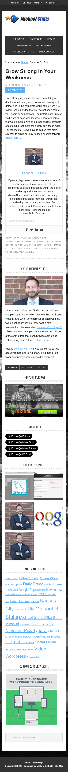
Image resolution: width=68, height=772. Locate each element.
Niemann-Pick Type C (49, 327)
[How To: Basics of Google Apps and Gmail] (48, 516)
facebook (49, 584)
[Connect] (19, 516)
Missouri (12, 623)
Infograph (50, 594)
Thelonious (21, 649)
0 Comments (15, 89)
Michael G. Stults (29, 19)
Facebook (12, 367)
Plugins (45, 636)
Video (40, 648)
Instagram (27, 367)
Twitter (41, 367)
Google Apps (27, 589)
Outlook (9, 636)
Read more (42, 340)
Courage (26, 241)
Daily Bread (34, 238)
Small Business (23, 642)
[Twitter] (31, 230)
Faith (50, 241)
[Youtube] (41, 230)
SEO (8, 642)
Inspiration (11, 601)
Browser (45, 578)
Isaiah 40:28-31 (45, 244)
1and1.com (11, 578)
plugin (36, 636)
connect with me (23, 348)
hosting (41, 590)
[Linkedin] (36, 230)
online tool (53, 631)
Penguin (27, 636)
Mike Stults (39, 248)
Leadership (20, 609)
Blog (23, 238)
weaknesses (26, 251)
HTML (41, 594)
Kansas (35, 601)
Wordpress (15, 656)
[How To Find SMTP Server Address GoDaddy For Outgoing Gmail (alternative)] (48, 486)
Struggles (10, 649)
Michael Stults (23, 248)
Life (44, 238)
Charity (54, 578)
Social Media (45, 641)
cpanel (18, 584)
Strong (13, 251)
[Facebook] (26, 230)
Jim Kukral (24, 601)
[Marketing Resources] (19, 546)
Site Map (59, 765)
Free (58, 584)
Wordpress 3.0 (33, 657)
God (15, 590)
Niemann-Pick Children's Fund (37, 624)
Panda (18, 636)
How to (51, 589)
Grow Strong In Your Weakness (30, 74)
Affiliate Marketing (29, 578)
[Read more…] (13, 137)
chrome (9, 584)
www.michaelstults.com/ (22, 220)
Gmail (8, 590)
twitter (30, 649)
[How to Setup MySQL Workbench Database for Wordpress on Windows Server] (19, 486)
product (55, 636)
